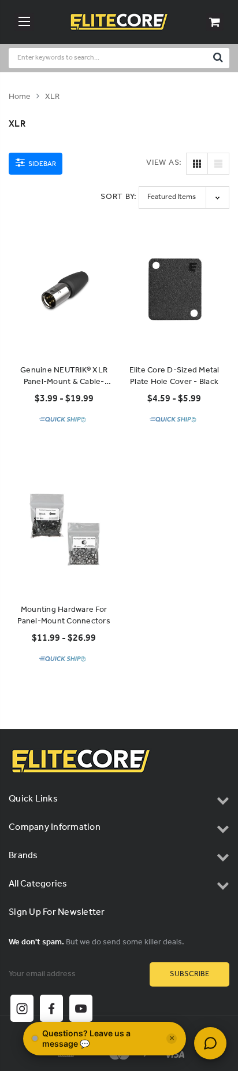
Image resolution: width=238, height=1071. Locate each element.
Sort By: (119, 197)
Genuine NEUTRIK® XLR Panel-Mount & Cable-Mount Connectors (63, 376)
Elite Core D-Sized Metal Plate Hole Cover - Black (174, 376)
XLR (52, 97)
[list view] (218, 164)
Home (20, 97)
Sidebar (41, 164)
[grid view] (197, 164)
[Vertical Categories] (24, 22)
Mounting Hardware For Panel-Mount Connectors (63, 615)
